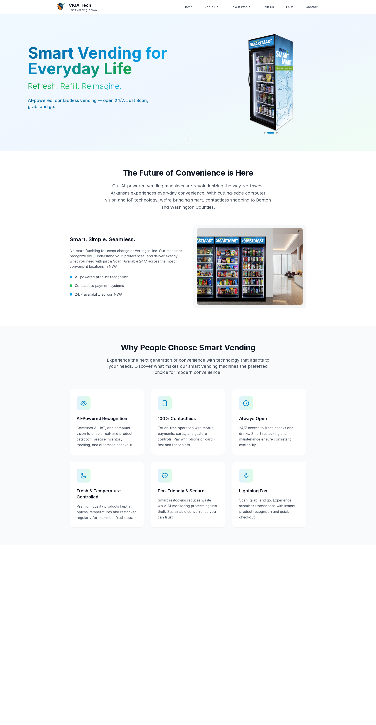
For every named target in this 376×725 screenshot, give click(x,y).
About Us (211, 7)
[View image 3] (277, 133)
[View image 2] (270, 133)
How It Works (240, 7)
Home (188, 7)
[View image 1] (264, 133)
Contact (312, 7)
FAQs (290, 7)
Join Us (268, 7)
